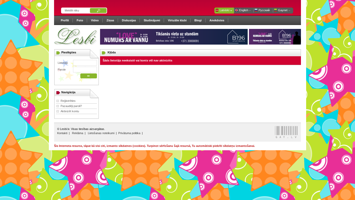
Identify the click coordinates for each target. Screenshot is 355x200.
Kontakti (62, 133)
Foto (80, 20)
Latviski (224, 10)
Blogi (198, 20)
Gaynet (282, 10)
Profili (65, 20)
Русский (264, 10)
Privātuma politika (129, 133)
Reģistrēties (68, 100)
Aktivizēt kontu (70, 111)
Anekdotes (216, 20)
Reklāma (77, 133)
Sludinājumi (152, 20)
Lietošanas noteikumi (101, 133)
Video (95, 20)
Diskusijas (129, 20)
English (243, 10)
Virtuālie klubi (177, 20)
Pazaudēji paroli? (71, 106)
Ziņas (110, 20)
